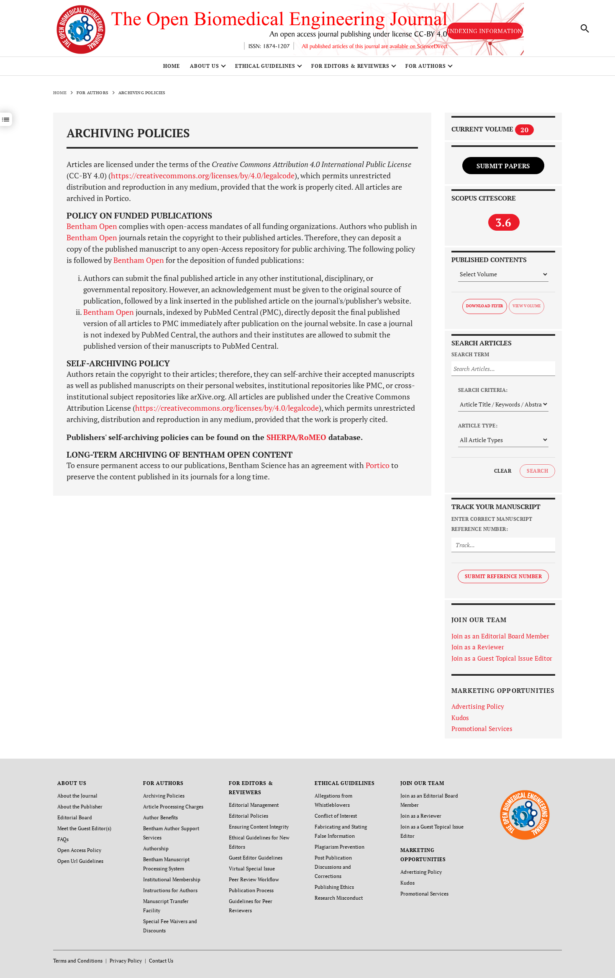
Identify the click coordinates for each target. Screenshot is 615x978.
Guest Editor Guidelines (255, 857)
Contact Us (161, 960)
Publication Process (251, 890)
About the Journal (77, 796)
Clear (502, 471)
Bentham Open (92, 226)
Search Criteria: (483, 390)
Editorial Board (74, 817)
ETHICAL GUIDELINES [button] (265, 66)
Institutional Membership (171, 879)
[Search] (585, 28)
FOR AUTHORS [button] (425, 66)
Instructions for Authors (170, 890)
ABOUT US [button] (204, 66)
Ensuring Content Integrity (259, 827)
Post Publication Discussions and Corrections (333, 866)
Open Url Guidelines (80, 861)
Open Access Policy (79, 850)
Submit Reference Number (503, 576)
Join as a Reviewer (477, 647)
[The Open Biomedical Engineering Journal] (525, 814)
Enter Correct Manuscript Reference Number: (492, 524)
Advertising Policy (477, 706)
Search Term (470, 354)
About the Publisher (79, 806)
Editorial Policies (248, 816)
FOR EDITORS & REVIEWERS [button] (350, 66)
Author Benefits (160, 817)
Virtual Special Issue (252, 868)
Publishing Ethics (334, 887)
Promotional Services (481, 728)
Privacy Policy (126, 960)
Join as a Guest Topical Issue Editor (501, 658)
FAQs (63, 839)
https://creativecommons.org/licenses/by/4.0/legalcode (203, 175)
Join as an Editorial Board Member (500, 636)
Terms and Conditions (77, 960)
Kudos (460, 717)
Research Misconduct (339, 898)
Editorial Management (254, 805)
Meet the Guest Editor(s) (84, 828)
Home (171, 66)
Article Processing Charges (173, 806)
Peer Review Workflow (254, 879)
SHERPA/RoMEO (296, 437)
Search (537, 471)
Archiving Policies (163, 796)
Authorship (156, 848)
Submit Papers (503, 166)
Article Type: (477, 425)
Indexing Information (485, 31)
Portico (378, 465)
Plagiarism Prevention (339, 847)
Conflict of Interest (336, 816)
